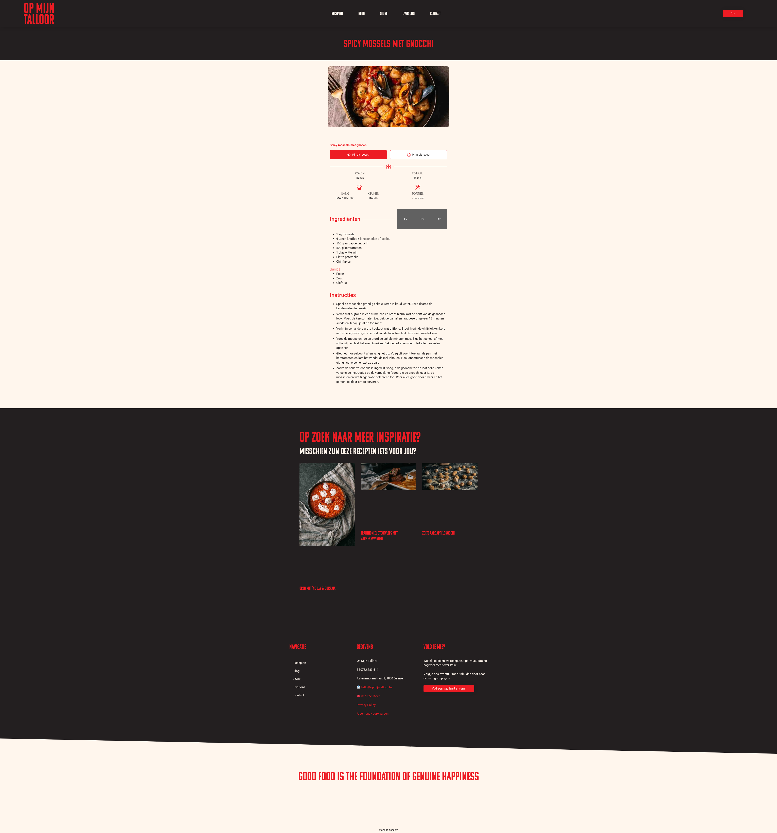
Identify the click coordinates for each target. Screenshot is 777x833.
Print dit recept (420, 154)
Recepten (337, 13)
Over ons (409, 13)
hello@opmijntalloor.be (376, 687)
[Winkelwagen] (733, 13)
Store (383, 13)
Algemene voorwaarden (372, 713)
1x (405, 219)
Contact (435, 13)
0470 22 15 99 (370, 696)
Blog (361, 13)
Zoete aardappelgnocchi (438, 533)
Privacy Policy (366, 705)
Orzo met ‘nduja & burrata (317, 588)
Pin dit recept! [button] (360, 154)
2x (422, 219)
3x (439, 219)
